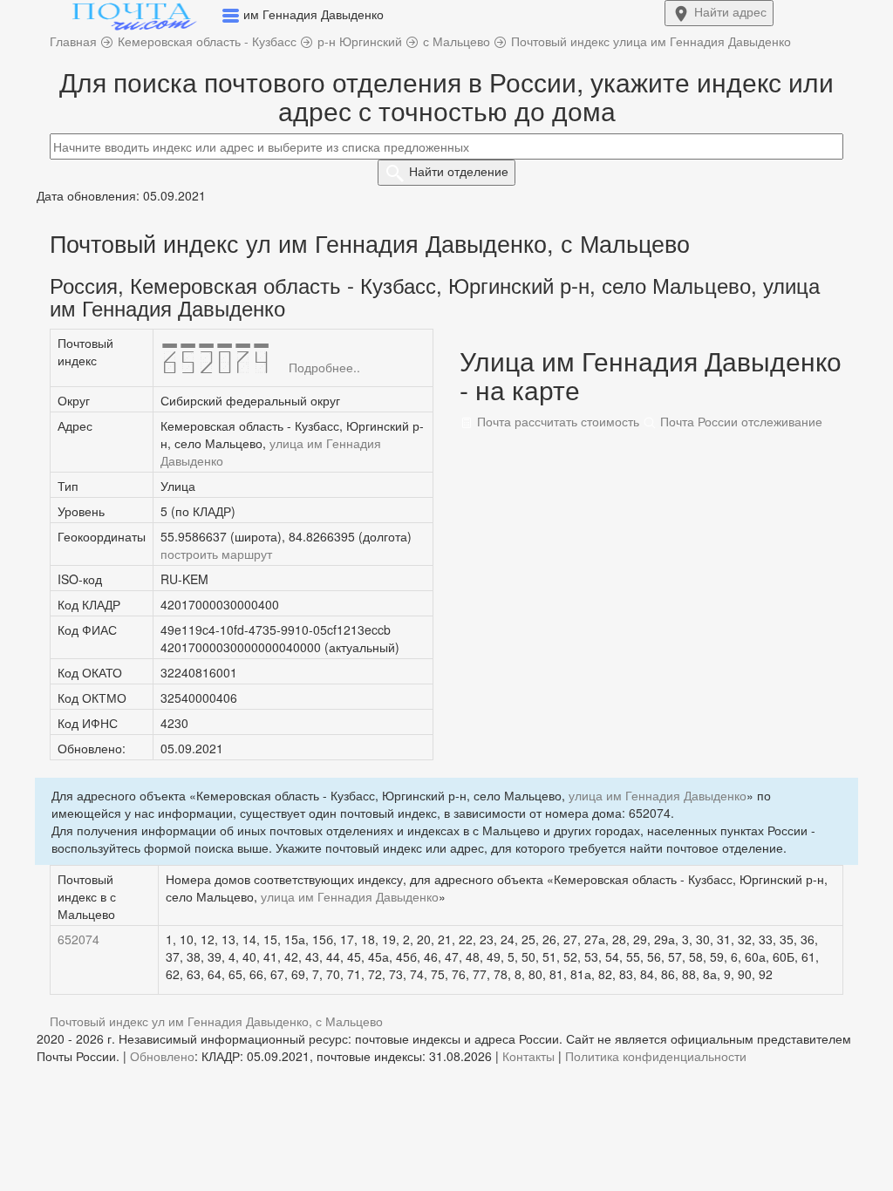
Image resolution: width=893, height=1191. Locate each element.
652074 (78, 939)
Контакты (528, 1056)
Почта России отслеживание (739, 421)
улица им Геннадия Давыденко (657, 795)
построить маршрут (216, 553)
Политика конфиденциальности (655, 1056)
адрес (730, 11)
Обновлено (162, 1056)
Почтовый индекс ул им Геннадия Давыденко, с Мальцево (216, 1021)
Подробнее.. (324, 367)
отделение (458, 171)
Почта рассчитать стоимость (556, 421)
